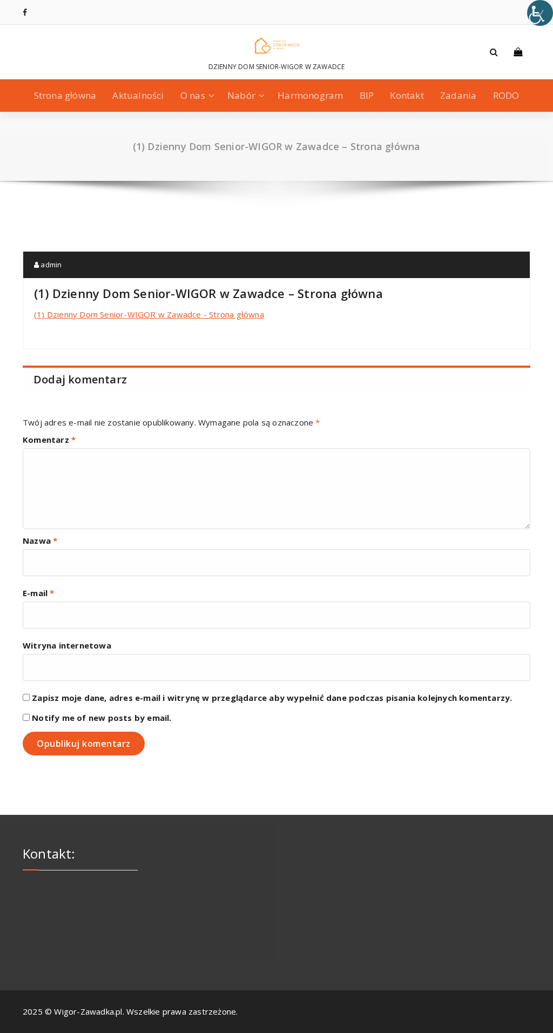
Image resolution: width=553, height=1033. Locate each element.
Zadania (458, 95)
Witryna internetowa (67, 645)
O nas (192, 95)
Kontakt (406, 95)
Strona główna (65, 95)
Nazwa (40, 540)
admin (50, 264)
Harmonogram (310, 95)
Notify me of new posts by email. (101, 717)
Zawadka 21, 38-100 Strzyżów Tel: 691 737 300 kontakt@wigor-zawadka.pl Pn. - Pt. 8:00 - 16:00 (74, 907)
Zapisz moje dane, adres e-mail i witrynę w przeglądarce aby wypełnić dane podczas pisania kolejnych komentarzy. (272, 697)
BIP (367, 95)
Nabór (241, 95)
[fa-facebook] (25, 12)
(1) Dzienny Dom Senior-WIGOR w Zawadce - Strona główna (149, 314)
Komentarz (49, 439)
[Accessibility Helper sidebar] (540, 13)
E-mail (39, 593)
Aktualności (138, 95)
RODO (506, 95)
